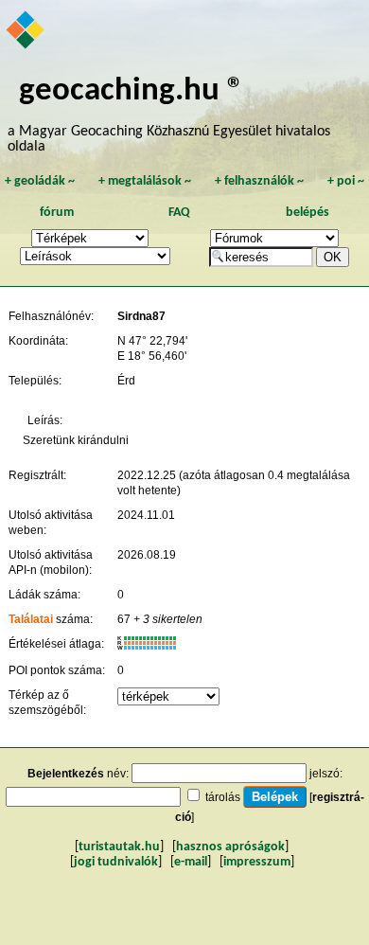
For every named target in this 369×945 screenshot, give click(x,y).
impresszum (256, 862)
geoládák (39, 181)
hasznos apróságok (230, 847)
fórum (57, 212)
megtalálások (145, 181)
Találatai (31, 619)
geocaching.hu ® (131, 91)
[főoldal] (26, 31)
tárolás (222, 797)
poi (346, 181)
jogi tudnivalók (116, 862)
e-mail (190, 862)
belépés (307, 212)
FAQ (179, 212)
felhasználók (259, 181)
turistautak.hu (119, 847)
